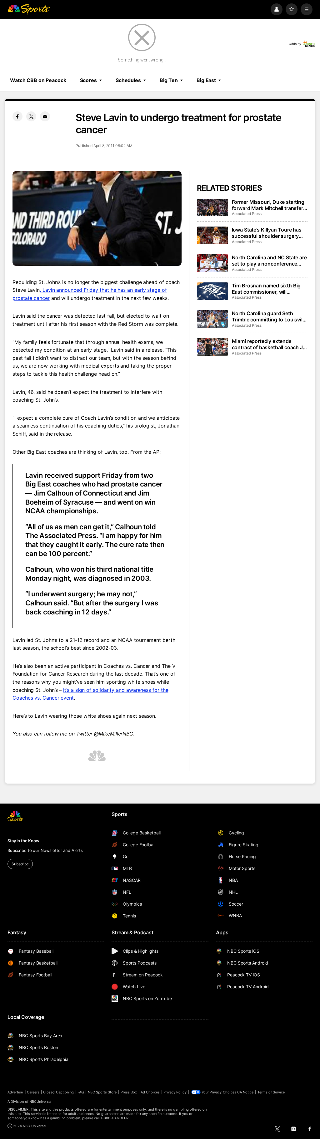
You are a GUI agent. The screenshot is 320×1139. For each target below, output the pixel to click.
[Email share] (45, 116)
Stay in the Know (23, 840)
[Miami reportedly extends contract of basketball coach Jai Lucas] (212, 346)
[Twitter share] (31, 116)
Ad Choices (150, 1092)
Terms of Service (271, 1092)
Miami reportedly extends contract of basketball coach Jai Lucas (269, 344)
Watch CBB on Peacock (38, 80)
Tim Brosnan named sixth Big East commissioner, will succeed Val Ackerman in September (266, 288)
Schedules (128, 80)
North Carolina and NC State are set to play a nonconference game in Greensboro (269, 260)
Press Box (129, 1092)
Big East (206, 80)
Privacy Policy (175, 1092)
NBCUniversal (40, 1101)
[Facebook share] (17, 116)
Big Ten (169, 80)
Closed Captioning (58, 1092)
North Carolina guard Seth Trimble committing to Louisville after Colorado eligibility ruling (269, 316)
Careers (33, 1092)
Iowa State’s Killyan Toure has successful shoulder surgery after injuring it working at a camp (267, 233)
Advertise (15, 1092)
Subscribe (20, 864)
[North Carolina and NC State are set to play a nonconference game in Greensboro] (212, 263)
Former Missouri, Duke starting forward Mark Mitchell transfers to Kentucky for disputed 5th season (269, 205)
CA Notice (245, 1092)
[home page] (29, 9)
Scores (88, 80)
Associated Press (247, 213)
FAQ (81, 1092)
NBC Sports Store (102, 1092)
